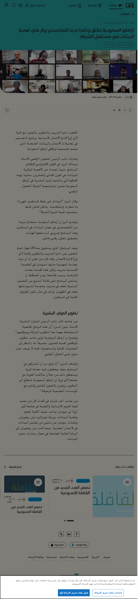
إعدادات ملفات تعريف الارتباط (108, 592)
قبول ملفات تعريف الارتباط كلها (74, 592)
